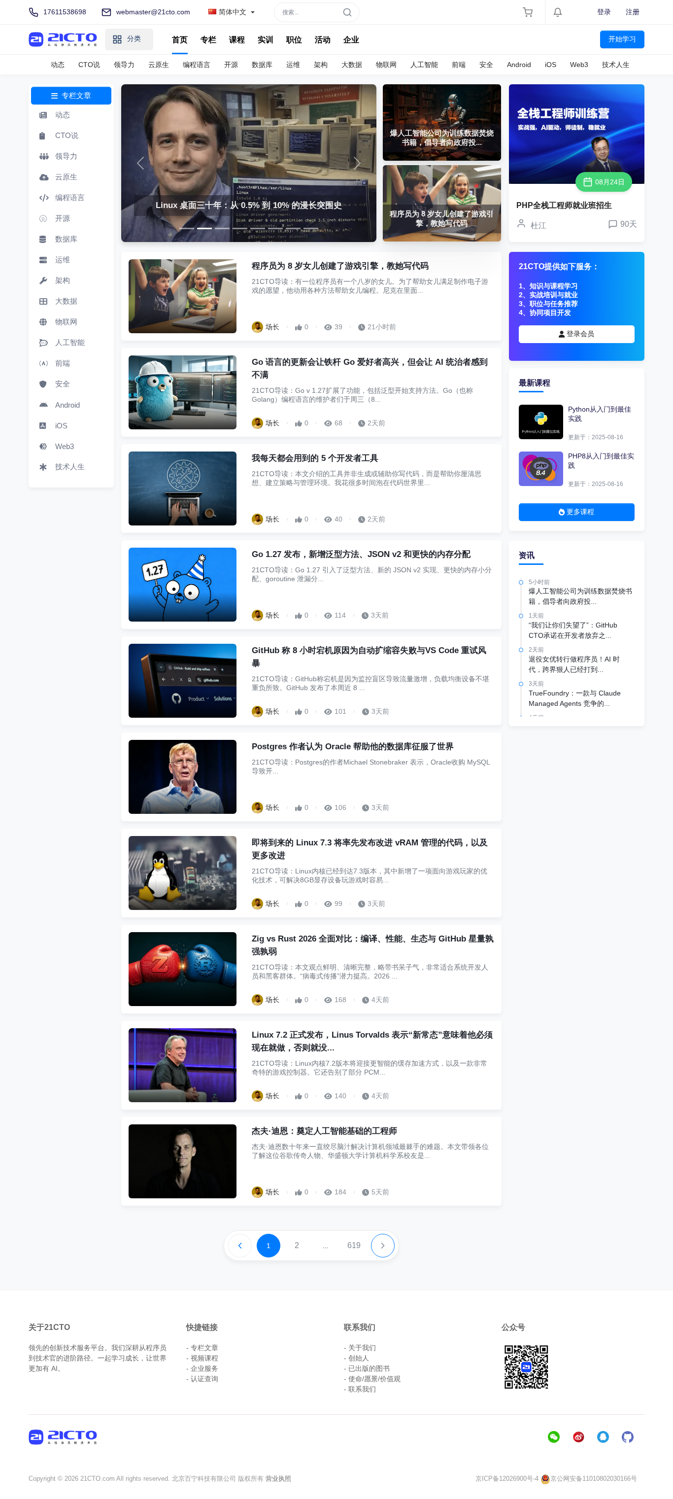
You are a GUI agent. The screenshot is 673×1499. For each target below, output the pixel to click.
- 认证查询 (202, 1379)
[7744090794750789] (257, 228)
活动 (323, 39)
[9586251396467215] (240, 228)
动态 (58, 65)
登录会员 (579, 334)
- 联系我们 (360, 1389)
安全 (486, 65)
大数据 (351, 65)
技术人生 (616, 65)
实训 (265, 39)
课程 (237, 39)
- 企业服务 (202, 1368)
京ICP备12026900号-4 (506, 1478)
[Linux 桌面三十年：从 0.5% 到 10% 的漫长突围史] (248, 163)
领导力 (124, 65)
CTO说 (89, 65)
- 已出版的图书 (367, 1368)
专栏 (208, 39)
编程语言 (196, 65)
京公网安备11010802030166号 (593, 1478)
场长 (272, 327)
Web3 (579, 65)
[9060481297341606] (186, 228)
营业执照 (278, 1478)
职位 (294, 39)
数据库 (262, 65)
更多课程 (579, 512)
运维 (293, 65)
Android (519, 65)
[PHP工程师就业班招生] (576, 134)
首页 (180, 39)
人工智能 (424, 65)
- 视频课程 (202, 1358)
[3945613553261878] (222, 228)
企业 (351, 39)
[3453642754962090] (310, 228)
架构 (321, 65)
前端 (459, 65)
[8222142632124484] (293, 228)
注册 (632, 12)
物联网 (386, 65)
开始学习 (622, 39)
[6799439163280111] (275, 228)
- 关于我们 (360, 1348)
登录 (604, 12)
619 (354, 1245)
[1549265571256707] (204, 228)
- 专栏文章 (202, 1348)
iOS (550, 65)
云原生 (158, 65)
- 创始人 (356, 1358)
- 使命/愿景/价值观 (372, 1379)
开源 (231, 65)
